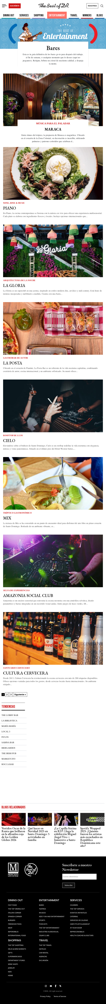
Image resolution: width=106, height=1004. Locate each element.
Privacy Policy (45, 996)
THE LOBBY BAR (10, 715)
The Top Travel (45, 945)
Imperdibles (13, 931)
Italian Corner (14, 913)
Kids (10, 971)
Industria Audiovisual (49, 931)
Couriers (74, 905)
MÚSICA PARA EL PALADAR (53, 123)
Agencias (43, 956)
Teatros (42, 909)
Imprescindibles (77, 931)
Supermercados (15, 956)
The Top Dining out (16, 909)
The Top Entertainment (49, 928)
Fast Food (12, 905)
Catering (74, 916)
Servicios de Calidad (79, 920)
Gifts (10, 953)
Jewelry (11, 968)
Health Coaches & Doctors (81, 935)
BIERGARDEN (8, 748)
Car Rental (43, 953)
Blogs (100, 15)
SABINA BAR (8, 742)
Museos (42, 913)
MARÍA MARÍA (9, 726)
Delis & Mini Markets (17, 949)
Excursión (43, 960)
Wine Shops (13, 964)
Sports (42, 920)
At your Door (76, 928)
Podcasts (43, 924)
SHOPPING (39, 15)
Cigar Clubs (44, 935)
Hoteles (42, 949)
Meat (10, 928)
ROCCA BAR (8, 764)
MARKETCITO (8, 759)
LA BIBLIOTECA (9, 721)
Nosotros (92, 6)
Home (10, 975)
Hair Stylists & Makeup (80, 924)
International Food (17, 935)
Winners (87, 15)
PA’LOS (5, 737)
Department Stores (16, 960)
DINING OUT (8, 15)
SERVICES (24, 15)
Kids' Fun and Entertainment (51, 916)
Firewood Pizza (14, 924)
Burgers (11, 920)
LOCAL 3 (6, 731)
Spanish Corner (15, 916)
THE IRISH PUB (9, 753)
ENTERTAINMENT (57, 15)
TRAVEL (73, 15)
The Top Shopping (15, 945)
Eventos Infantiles (78, 913)
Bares (41, 905)
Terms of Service (60, 996)
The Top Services (77, 909)
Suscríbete (14, 6)
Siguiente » (20, 694)
